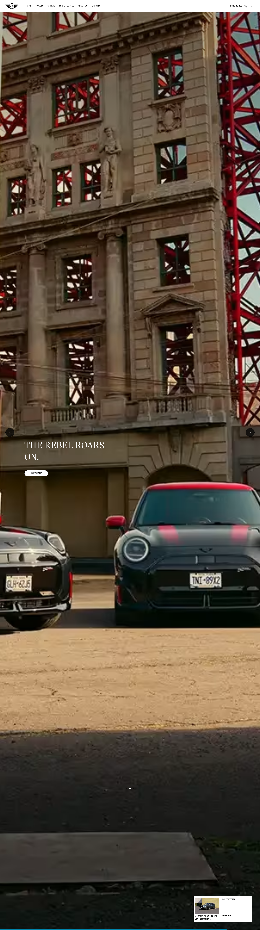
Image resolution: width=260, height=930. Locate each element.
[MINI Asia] (11, 6)
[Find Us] (252, 6)
